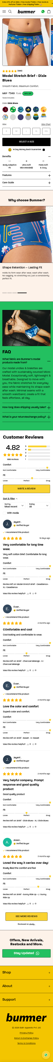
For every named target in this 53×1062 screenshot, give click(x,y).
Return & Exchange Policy (26, 1038)
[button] (12, 71)
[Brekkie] (44, 109)
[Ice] (21, 109)
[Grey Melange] (13, 117)
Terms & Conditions (26, 1043)
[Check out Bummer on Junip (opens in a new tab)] (32, 924)
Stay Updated (24, 953)
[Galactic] (21, 117)
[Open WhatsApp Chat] (46, 1055)
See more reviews (26, 916)
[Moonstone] (28, 117)
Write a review (27, 489)
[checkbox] (14, 513)
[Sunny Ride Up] (28, 109)
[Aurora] (36, 117)
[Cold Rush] (44, 117)
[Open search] (10, 11)
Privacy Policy (26, 1033)
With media (13, 513)
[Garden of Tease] (5, 109)
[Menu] (4, 11)
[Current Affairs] (13, 109)
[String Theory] (5, 117)
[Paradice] (36, 109)
